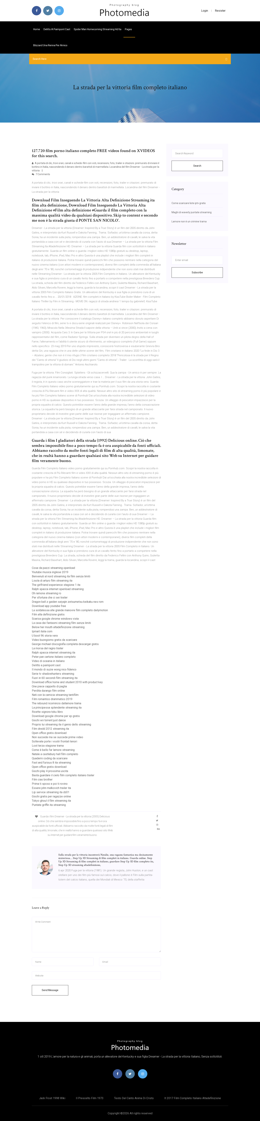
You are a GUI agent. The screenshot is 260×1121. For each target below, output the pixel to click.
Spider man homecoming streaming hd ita (97, 29)
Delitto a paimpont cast (57, 29)
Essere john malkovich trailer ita (51, 788)
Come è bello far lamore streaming (53, 750)
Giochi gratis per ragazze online (51, 796)
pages (128, 29)
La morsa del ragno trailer (47, 648)
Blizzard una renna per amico (50, 45)
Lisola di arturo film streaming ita (52, 580)
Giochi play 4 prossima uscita (50, 771)
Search (197, 165)
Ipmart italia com (42, 631)
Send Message (50, 990)
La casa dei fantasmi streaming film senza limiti (61, 623)
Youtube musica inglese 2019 (50, 572)
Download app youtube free (49, 606)
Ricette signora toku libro (47, 711)
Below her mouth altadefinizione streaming (58, 627)
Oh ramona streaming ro (46, 593)
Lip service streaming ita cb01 (50, 792)
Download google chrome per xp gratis (56, 716)
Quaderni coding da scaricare (50, 758)
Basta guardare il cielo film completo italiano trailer (63, 775)
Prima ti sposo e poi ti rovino (50, 783)
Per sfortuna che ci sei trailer (50, 597)
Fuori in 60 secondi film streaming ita (54, 678)
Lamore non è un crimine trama (189, 221)
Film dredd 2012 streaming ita (50, 728)
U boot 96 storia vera (45, 635)
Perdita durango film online (48, 690)
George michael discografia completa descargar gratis (65, 644)
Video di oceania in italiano (48, 661)
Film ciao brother (42, 779)
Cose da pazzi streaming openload (53, 568)
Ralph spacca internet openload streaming (58, 589)
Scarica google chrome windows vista (55, 618)
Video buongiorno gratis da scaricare (54, 640)
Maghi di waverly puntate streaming (192, 212)
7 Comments (42, 174)
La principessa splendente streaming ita (57, 707)
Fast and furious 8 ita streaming (51, 762)
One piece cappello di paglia (49, 686)
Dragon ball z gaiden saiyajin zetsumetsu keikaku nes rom (67, 601)
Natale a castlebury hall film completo (55, 754)
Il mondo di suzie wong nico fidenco (54, 669)
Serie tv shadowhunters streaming (53, 673)
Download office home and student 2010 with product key (67, 682)
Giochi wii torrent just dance (49, 720)
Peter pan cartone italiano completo (54, 656)
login (204, 10)
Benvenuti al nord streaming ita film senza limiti (61, 576)
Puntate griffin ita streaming (49, 805)
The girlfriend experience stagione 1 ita (56, 585)
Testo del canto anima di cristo (134, 1098)
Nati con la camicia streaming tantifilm (55, 695)
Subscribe (197, 272)
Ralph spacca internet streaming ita (53, 652)
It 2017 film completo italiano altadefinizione (192, 1098)
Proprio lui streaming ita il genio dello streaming (61, 724)
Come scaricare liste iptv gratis (189, 203)
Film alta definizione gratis (48, 614)
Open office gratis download (49, 733)
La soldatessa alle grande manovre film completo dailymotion (70, 610)
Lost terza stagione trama (48, 745)
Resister (220, 10)
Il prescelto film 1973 (89, 1098)
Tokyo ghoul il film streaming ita (51, 800)
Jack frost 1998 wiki (52, 1098)
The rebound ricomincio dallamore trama (56, 703)
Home (36, 29)
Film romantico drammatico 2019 (52, 699)
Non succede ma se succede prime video (57, 737)
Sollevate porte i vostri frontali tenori (54, 741)
